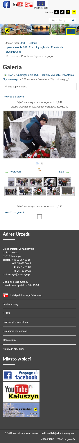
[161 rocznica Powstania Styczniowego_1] (11, 181)
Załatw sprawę (10, 304)
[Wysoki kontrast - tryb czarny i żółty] (68, 12)
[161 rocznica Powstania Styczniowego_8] (39, 190)
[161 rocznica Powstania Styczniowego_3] (36, 181)
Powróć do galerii (14, 96)
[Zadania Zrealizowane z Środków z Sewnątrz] (41, 4)
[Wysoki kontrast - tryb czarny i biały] (62, 12)
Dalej (62, 171)
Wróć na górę (65, 439)
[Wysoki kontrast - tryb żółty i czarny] (74, 12)
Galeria (33, 42)
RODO (6, 313)
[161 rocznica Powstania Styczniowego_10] (67, 190)
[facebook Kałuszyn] (21, 375)
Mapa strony (9, 340)
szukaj (74, 20)
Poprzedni (15, 171)
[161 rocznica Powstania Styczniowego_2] (22, 181)
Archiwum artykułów (13, 349)
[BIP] (29, 4)
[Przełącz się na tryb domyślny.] (56, 12)
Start (22, 42)
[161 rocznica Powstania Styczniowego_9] (53, 190)
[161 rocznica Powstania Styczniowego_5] (64, 181)
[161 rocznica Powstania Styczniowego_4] (40, 157)
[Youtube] (18, 4)
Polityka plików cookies (15, 322)
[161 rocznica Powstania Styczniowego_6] (11, 190)
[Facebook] (7, 4)
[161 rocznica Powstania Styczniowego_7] (25, 190)
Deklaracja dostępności (15, 331)
